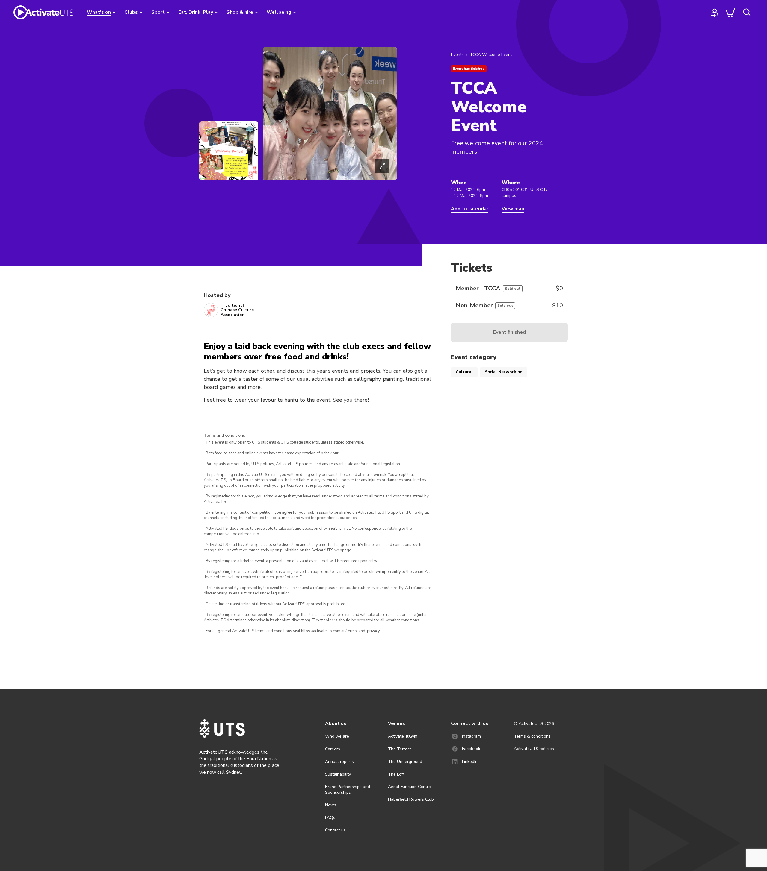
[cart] (731, 12)
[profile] (715, 12)
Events (457, 54)
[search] (747, 12)
